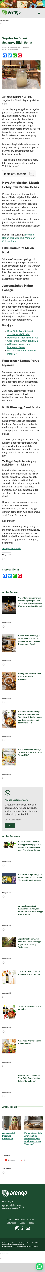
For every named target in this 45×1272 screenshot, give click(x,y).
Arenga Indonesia (11, 548)
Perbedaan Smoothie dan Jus (22, 337)
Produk (22, 1225)
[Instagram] (17, 1231)
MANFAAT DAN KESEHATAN (19, 47)
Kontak (31, 1225)
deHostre (13, 1249)
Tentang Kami (11, 1225)
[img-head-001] (11, 11)
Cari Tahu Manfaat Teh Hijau (22, 340)
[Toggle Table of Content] (30, 174)
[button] (39, 1266)
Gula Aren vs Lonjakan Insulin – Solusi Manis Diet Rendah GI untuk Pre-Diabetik (10, 1138)
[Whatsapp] (22, 1231)
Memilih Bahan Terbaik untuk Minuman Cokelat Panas (18, 237)
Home (9, 1222)
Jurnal (32, 1222)
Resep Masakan (20, 1222)
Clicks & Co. (35, 1249)
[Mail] (28, 1231)
